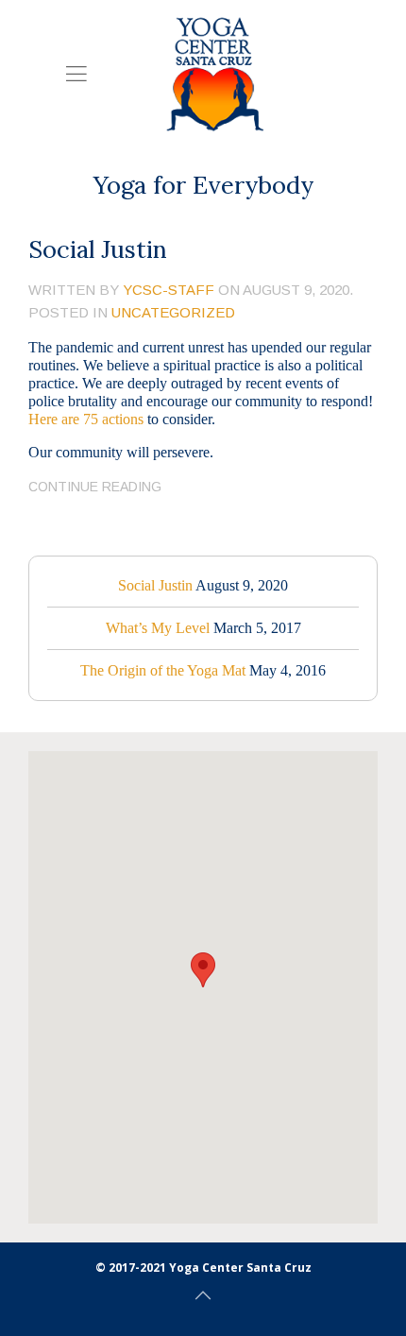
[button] (203, 970)
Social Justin (97, 249)
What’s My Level (158, 628)
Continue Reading (94, 486)
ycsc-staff (168, 290)
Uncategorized (173, 312)
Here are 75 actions (86, 419)
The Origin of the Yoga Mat (162, 670)
